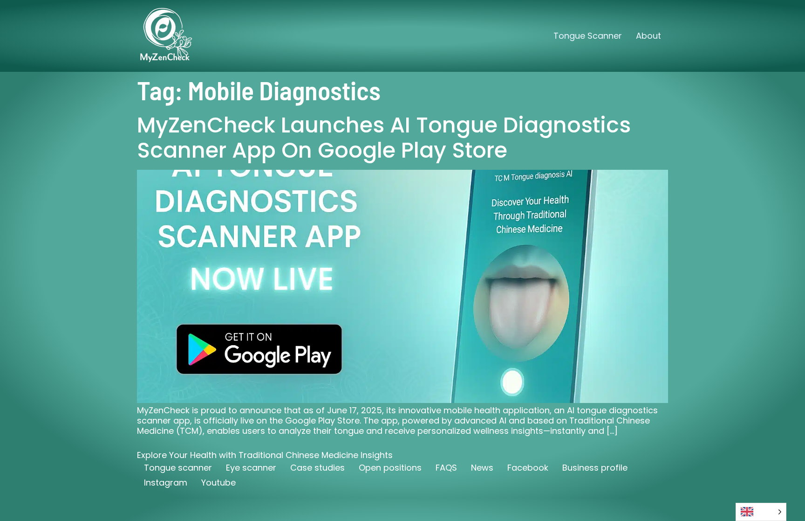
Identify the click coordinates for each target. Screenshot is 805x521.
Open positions (390, 467)
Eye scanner (251, 467)
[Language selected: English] (761, 512)
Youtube (218, 482)
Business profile (595, 467)
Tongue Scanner (587, 36)
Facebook (527, 467)
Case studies (317, 467)
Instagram (165, 482)
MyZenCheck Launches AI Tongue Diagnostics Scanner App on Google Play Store (384, 137)
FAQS (446, 467)
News (482, 467)
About (648, 36)
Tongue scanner (178, 467)
